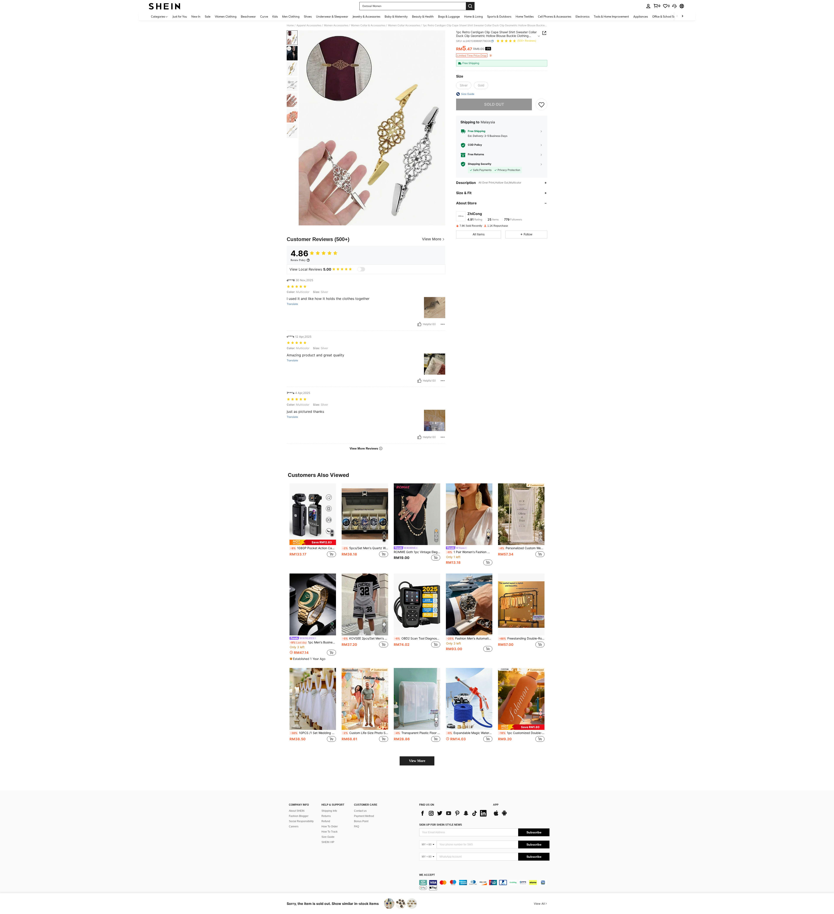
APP (495, 804)
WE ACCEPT (427, 875)
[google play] (504, 815)
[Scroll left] (677, 16)
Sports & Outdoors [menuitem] (499, 16)
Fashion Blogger (298, 816)
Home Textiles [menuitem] (525, 16)
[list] (454, 813)
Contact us (360, 810)
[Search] (470, 6)
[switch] (361, 269)
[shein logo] (164, 6)
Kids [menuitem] (275, 16)
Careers (293, 826)
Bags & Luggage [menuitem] (449, 16)
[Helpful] (419, 324)
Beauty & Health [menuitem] (423, 16)
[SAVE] (541, 104)
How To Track (329, 831)
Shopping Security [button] (479, 164)
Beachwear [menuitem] (248, 16)
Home (290, 25)
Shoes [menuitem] (308, 16)
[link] (656, 5)
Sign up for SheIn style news (440, 824)
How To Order (329, 826)
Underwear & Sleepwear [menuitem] (332, 16)
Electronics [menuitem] (582, 16)
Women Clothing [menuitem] (226, 16)
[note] (313, 542)
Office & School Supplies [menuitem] (667, 16)
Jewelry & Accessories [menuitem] (366, 16)
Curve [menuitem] (264, 16)
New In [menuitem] (195, 16)
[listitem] (313, 525)
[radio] (463, 85)
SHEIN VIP (327, 842)
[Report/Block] (442, 324)
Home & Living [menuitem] (473, 16)
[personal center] (648, 6)
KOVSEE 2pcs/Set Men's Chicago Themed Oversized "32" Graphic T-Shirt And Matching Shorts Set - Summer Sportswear (365, 638)
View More (417, 761)
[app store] (496, 815)
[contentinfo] (484, 885)
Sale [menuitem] (207, 16)
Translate (292, 304)
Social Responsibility (301, 821)
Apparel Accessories (308, 25)
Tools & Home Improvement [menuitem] (611, 16)
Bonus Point (361, 821)
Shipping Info (329, 810)
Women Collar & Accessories (368, 25)
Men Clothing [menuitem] (291, 16)
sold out (494, 104)
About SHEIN (296, 810)
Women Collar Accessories (404, 25)
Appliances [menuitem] (640, 16)
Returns (326, 816)
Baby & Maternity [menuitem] (396, 16)
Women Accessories (336, 25)
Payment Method (364, 816)
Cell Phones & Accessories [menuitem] (554, 16)
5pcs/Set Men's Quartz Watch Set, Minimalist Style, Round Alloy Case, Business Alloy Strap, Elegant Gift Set (365, 548)
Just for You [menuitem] (179, 16)
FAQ (356, 826)
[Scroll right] (682, 16)
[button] (674, 6)
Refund (325, 821)
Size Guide (327, 836)
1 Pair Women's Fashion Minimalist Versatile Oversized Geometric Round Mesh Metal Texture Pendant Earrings (469, 552)
